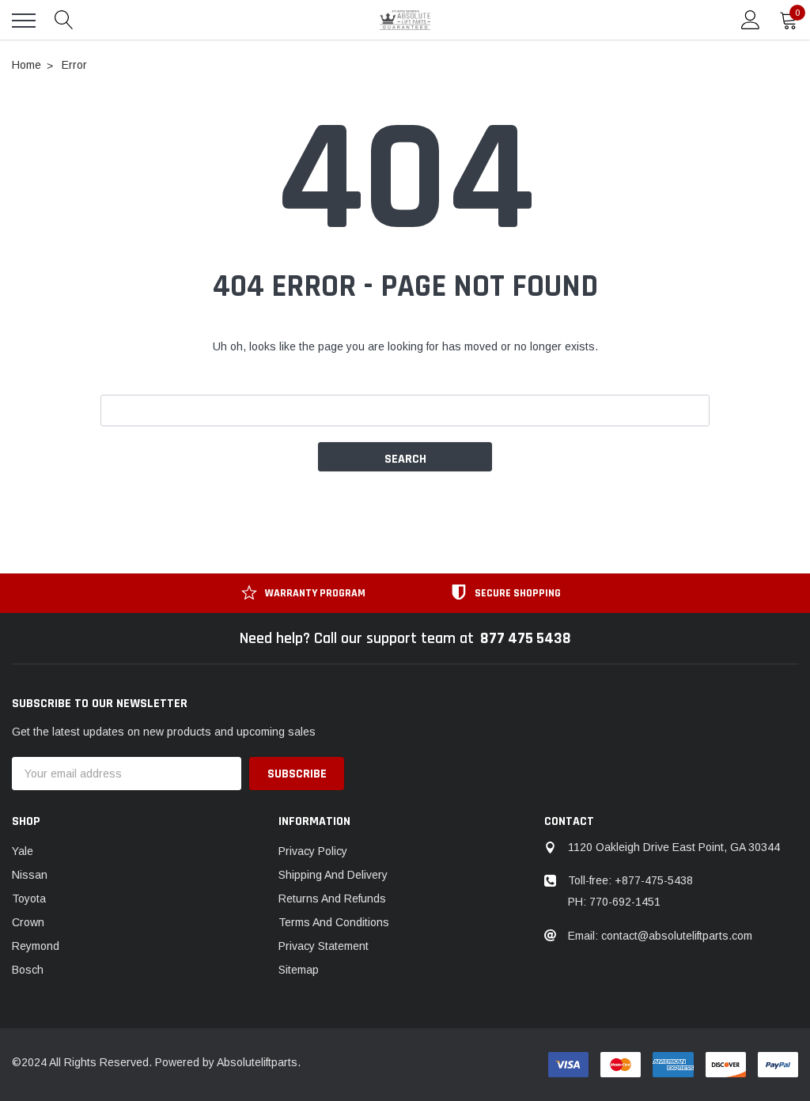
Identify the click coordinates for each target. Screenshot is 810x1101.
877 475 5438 (525, 638)
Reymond (35, 946)
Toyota (29, 898)
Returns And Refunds (332, 898)
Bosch (28, 969)
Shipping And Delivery (333, 874)
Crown (28, 922)
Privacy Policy (312, 851)
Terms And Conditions (333, 922)
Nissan (29, 874)
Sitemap (298, 969)
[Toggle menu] (24, 20)
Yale (22, 851)
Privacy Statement (323, 946)
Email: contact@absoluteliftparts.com (660, 935)
